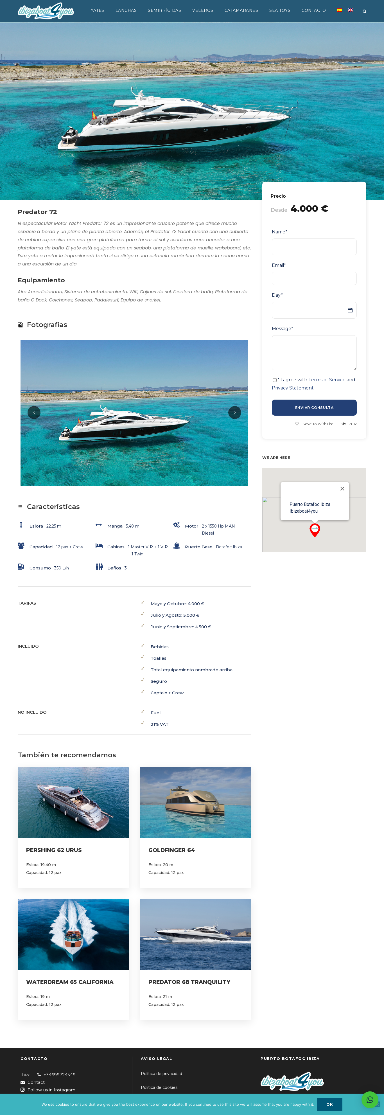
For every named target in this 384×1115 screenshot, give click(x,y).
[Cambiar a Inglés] (350, 13)
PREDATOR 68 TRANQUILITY (189, 982)
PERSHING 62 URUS (54, 850)
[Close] (342, 488)
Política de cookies (159, 1087)
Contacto (314, 10)
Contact (36, 1082)
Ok (329, 1104)
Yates (97, 10)
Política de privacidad (161, 1073)
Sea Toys (279, 10)
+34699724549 (60, 1074)
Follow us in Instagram (51, 1090)
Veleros (202, 10)
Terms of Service (326, 379)
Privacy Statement (293, 388)
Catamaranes (241, 10)
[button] (315, 530)
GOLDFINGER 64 (171, 850)
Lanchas (126, 10)
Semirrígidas (164, 10)
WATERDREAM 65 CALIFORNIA (70, 982)
